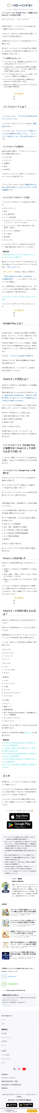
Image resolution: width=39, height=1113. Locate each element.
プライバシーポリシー (9, 1078)
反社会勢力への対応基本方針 (11, 1085)
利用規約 (5, 1074)
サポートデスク (6, 1059)
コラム (3, 1062)
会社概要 (4, 1033)
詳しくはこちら (6, 1005)
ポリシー (4, 1045)
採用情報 (4, 1041)
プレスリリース (6, 1037)
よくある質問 (5, 1055)
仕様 (3, 1023)
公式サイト (28, 732)
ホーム (3, 1020)
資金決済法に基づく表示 (10, 1081)
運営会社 (5, 1088)
